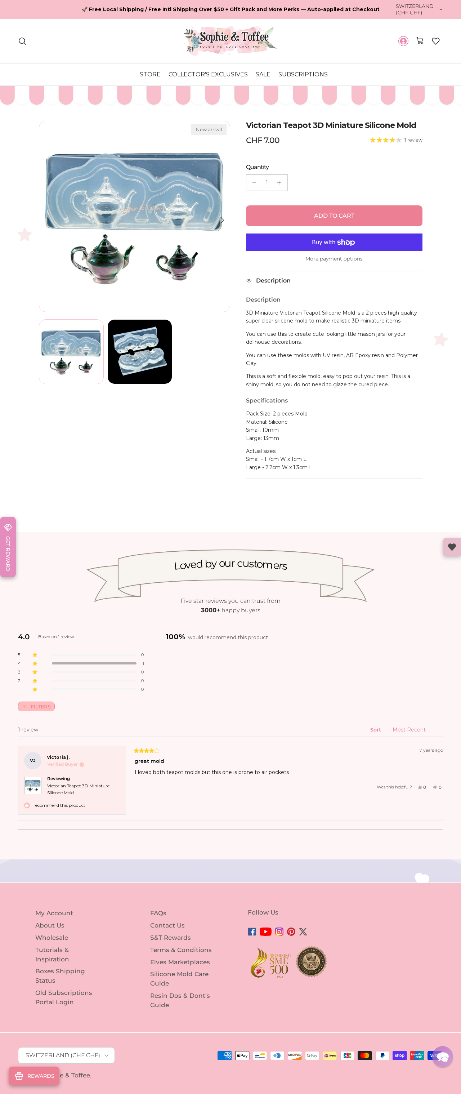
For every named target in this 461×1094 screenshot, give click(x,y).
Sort (376, 724)
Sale (263, 68)
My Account (54, 907)
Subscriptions (303, 68)
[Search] (22, 35)
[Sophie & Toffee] (230, 35)
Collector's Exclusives (208, 68)
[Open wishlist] (452, 547)
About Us (49, 919)
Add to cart (334, 209)
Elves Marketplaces (180, 956)
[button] (436, 35)
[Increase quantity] (281, 177)
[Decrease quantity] (252, 177)
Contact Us (167, 919)
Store (150, 68)
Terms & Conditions (181, 943)
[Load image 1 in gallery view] (134, 210)
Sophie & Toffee (65, 1069)
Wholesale (51, 931)
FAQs (158, 907)
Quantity (257, 161)
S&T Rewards (170, 931)
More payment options (334, 253)
